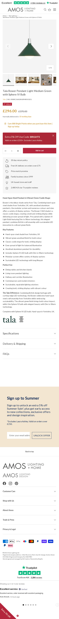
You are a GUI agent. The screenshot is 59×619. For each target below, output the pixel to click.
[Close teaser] (18, 616)
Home (5, 15)
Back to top (29, 452)
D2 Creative (26, 559)
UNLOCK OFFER (41, 435)
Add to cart (40, 151)
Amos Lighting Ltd (13, 553)
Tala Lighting (13, 15)
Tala (4, 99)
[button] (49, 10)
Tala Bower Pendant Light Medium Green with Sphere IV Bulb (22, 17)
